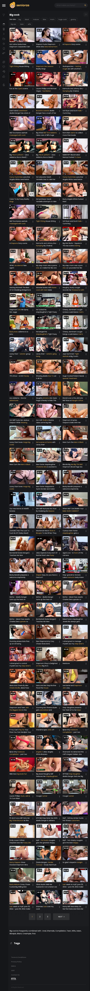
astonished (44, 710)
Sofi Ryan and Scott (70, 111)
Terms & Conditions (18, 957)
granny (73, 19)
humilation (47, 91)
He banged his (41, 332)
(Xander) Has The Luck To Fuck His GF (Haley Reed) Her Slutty (19, 533)
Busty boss (14, 332)
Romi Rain (67, 133)
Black (19, 933)
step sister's (79, 644)
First (34, 933)
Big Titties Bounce (16, 820)
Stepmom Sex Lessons (44, 66)
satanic (23, 354)
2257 (13, 970)
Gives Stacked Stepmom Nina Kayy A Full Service (19, 864)
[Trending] (4, 34)
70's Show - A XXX (17, 376)
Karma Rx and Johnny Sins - (73, 88)
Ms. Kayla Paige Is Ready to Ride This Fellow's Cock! (46, 400)
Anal (44, 931)
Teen (69, 931)
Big (11, 155)
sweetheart (23, 111)
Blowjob (13, 933)
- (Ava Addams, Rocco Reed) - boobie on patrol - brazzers (20, 157)
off (52, 730)
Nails (80, 111)
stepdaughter (68, 533)
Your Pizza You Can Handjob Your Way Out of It (20, 732)
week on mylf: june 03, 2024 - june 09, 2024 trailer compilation (73, 886)
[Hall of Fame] (4, 29)
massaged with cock (17, 135)
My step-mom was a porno (46, 265)
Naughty (39, 398)
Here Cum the (68, 442)
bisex (79, 710)
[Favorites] (4, 66)
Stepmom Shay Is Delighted (46, 663)
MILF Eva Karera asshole (18, 133)
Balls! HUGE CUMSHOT (71, 511)
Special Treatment (70, 378)
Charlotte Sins (41, 467)
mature (36, 19)
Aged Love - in (68, 553)
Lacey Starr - (15, 354)
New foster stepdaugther (45, 464)
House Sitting (24, 66)
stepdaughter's (42, 334)
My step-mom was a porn (73, 265)
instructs (71, 577)
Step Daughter (74, 774)
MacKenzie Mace (43, 531)
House (46, 688)
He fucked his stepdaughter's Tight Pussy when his (46, 312)
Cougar (39, 796)
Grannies (39, 906)
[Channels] (4, 48)
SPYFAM (66, 774)
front (76, 553)
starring (77, 246)
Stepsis (38, 575)
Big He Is (45, 666)
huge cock (62, 19)
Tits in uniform (17, 155)
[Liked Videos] (4, 76)
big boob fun (22, 774)
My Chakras (74, 91)
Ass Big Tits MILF (77, 464)
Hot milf (39, 420)
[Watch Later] (4, 62)
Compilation (60, 931)
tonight (80, 862)
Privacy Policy (16, 962)
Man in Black (78, 442)
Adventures (14, 400)
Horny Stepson (15, 862)
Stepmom (14, 310)
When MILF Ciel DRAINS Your (73, 508)
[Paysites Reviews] (4, 53)
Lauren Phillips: (15, 796)
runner (44, 796)
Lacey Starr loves (16, 442)
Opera (20, 88)
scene (25, 88)
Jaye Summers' (69, 354)
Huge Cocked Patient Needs (73, 376)
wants (73, 133)
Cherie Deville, (15, 688)
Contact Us (15, 975)
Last (64, 884)
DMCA (13, 966)
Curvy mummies (16, 177)
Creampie (26, 933)
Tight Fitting (14, 66)
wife (29, 24)
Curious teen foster (70, 531)
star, (37, 268)
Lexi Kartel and (68, 685)
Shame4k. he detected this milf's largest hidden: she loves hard (73, 754)
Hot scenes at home (44, 442)
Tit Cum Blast (15, 798)
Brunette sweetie (42, 111)
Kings (12, 201)
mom (52, 19)
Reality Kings (41, 69)
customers (75, 820)
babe (50, 290)
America (46, 398)
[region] (4, 500)
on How (39, 666)
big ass (13, 24)
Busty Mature (15, 884)
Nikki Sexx (13, 774)
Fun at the (14, 88)
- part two (76, 732)
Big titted (39, 133)
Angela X (39, 752)
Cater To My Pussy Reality (19, 199)
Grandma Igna (42, 730)
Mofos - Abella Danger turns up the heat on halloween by (18, 599)
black (27, 19)
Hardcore (66, 663)
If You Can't (14, 730)
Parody (26, 376)
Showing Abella (42, 376)
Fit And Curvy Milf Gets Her (20, 818)
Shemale (51, 931)
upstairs (23, 621)
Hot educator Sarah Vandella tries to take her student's (45, 179)
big (20, 19)
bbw (44, 19)
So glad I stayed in (70, 862)
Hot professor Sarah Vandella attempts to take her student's (46, 201)
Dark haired (14, 111)
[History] (4, 71)
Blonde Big (67, 464)
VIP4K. (12, 265)
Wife (74, 931)
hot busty (44, 840)
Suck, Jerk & (25, 796)
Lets (19, 310)
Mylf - (38, 840)
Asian (78, 931)
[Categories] (4, 38)
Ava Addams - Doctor (18, 398)
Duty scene (75, 44)
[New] (4, 24)
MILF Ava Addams (50, 133)
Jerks (49, 730)
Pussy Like (27, 843)
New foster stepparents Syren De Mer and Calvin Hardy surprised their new (45, 488)
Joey (68, 688)
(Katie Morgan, (42, 862)
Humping (66, 91)
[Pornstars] (4, 43)
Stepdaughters (52, 776)
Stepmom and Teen (18, 707)
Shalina (45, 420)
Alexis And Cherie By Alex (19, 685)
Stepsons (67, 44)
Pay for (21, 730)
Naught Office (77, 400)
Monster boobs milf (43, 287)
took (45, 906)
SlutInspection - (69, 66)
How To (51, 376)
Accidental (18, 265)
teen (22, 24)
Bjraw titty (67, 730)
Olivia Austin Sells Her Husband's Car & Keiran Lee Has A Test (46, 886)
